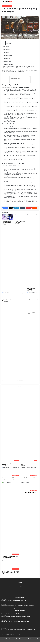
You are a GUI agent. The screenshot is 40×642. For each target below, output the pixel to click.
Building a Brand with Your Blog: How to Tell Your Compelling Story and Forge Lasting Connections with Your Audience (32, 301)
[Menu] (1, 2)
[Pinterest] (19, 594)
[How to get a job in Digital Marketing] (32, 309)
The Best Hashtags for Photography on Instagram (16, 160)
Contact (33, 638)
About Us (29, 638)
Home (27, 638)
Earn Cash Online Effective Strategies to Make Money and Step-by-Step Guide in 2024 (10, 572)
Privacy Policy (37, 638)
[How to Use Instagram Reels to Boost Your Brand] (20, 217)
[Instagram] (23, 594)
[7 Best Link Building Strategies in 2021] (7, 342)
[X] (18, 594)
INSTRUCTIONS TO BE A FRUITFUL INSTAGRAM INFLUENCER (17, 73)
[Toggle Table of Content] (28, 77)
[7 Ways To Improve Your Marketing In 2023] (32, 251)
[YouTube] (20, 594)
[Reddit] (21, 594)
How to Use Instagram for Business (17, 82)
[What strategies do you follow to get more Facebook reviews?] (7, 295)
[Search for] (38, 2)
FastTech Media (20, 638)
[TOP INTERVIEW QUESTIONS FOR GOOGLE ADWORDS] (20, 342)
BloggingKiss (11, 586)
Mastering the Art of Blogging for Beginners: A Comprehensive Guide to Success (20, 294)
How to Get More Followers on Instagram (18, 80)
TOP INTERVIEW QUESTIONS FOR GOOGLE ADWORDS (19, 380)
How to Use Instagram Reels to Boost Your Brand (20, 222)
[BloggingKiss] (7, 1)
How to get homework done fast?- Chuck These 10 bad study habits (6, 222)
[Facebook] (17, 594)
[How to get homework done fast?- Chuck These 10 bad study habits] (7, 217)
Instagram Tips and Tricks (15, 78)
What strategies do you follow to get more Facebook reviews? (7, 300)
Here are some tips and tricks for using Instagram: (20, 79)
